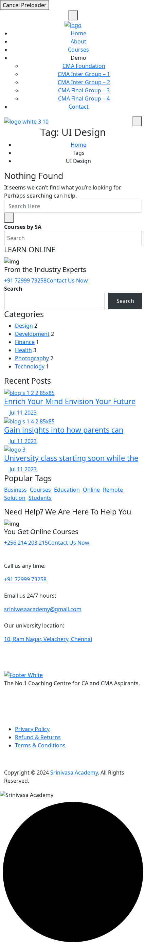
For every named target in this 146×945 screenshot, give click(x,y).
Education (67, 489)
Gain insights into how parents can (63, 430)
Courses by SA (22, 227)
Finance (25, 342)
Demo (78, 57)
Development (32, 334)
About (78, 41)
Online (91, 489)
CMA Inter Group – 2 (84, 82)
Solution (14, 498)
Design (24, 325)
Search (13, 288)
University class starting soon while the (71, 458)
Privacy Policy (32, 729)
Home (78, 33)
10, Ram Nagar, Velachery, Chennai (48, 639)
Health (23, 350)
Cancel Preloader (25, 5)
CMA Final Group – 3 (84, 90)
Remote (113, 489)
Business (15, 489)
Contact (79, 106)
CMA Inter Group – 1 (84, 74)
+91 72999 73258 (25, 280)
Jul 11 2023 (22, 412)
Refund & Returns (38, 737)
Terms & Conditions (40, 745)
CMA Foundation (83, 66)
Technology (29, 366)
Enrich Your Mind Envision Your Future (69, 401)
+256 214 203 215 (26, 542)
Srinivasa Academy (74, 772)
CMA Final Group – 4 (84, 98)
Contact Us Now (68, 280)
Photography (32, 358)
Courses (78, 49)
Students (40, 498)
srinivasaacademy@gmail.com (42, 609)
